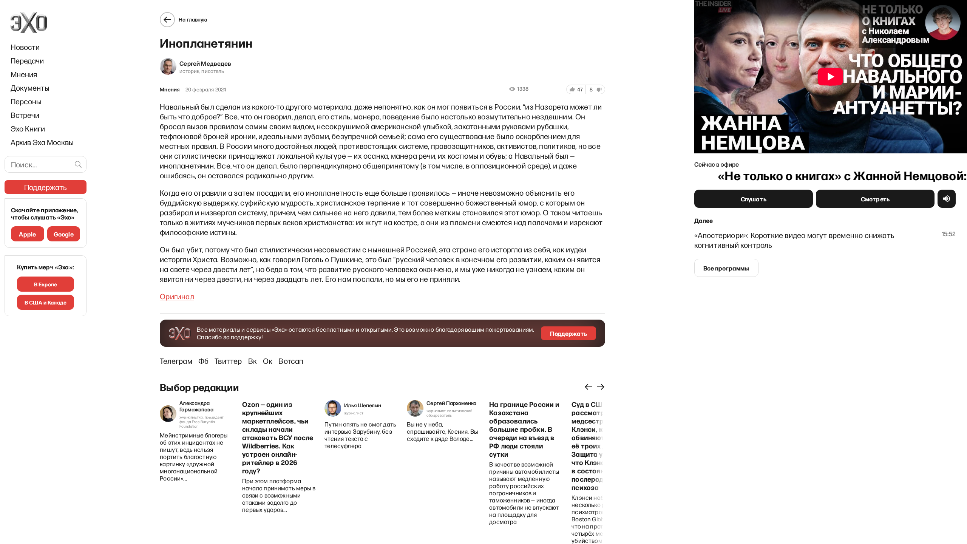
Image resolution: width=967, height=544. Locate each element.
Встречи (25, 115)
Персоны (26, 101)
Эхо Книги (28, 128)
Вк (252, 361)
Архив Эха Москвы (42, 142)
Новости (25, 47)
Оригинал (177, 296)
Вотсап (290, 361)
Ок (267, 361)
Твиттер (228, 361)
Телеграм (176, 361)
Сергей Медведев (205, 63)
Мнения (24, 74)
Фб (203, 361)
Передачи (27, 60)
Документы (30, 88)
